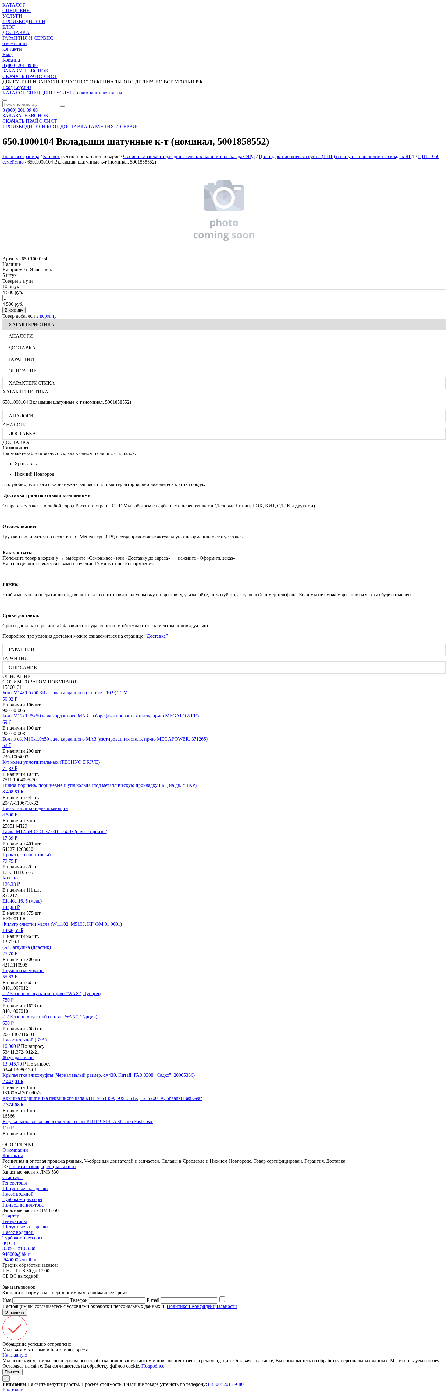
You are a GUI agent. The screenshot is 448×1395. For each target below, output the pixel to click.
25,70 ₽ (9, 953)
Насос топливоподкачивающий (35, 808)
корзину (48, 316)
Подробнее (152, 1366)
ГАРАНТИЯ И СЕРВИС (27, 38)
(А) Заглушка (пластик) (26, 947)
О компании (15, 1150)
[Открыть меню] (4, 100)
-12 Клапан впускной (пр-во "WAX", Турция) (49, 1016)
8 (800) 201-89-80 (20, 65)
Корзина (11, 59)
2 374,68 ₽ (12, 1104)
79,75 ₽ (9, 861)
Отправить (14, 1312)
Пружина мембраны (23, 970)
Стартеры (12, 1177)
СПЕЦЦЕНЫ (16, 10)
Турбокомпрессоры (22, 1199)
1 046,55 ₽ (12, 930)
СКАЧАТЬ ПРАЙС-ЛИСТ (29, 76)
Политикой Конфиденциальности (202, 1306)
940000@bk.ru (17, 1254)
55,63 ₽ (9, 976)
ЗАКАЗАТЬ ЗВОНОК (25, 70)
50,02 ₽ (9, 699)
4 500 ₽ (9, 814)
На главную (14, 1355)
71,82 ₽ (9, 768)
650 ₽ (8, 1023)
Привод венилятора (23, 1204)
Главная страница (20, 156)
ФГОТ (9, 1243)
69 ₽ (6, 722)
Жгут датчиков (18, 1057)
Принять (12, 1372)
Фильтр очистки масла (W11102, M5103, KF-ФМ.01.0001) (62, 924)
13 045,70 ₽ (14, 1063)
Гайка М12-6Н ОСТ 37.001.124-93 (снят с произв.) (54, 831)
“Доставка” (156, 636)
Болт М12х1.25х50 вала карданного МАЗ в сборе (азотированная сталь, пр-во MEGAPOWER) (100, 715)
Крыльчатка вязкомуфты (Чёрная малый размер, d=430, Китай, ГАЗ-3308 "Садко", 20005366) (98, 1075)
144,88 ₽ (11, 907)
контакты (12, 48)
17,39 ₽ (9, 837)
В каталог (12, 1389)
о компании (14, 43)
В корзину (14, 310)
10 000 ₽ (11, 1046)
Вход (7, 54)
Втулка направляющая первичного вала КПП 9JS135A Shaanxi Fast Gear (77, 1121)
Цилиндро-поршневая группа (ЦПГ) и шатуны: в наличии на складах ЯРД (336, 156)
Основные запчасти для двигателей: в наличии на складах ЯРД (189, 156)
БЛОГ (8, 27)
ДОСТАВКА (16, 32)
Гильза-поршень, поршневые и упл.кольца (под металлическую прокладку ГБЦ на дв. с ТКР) (99, 785)
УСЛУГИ (12, 16)
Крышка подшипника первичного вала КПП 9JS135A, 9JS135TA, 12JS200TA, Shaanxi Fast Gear (102, 1098)
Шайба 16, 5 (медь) (22, 901)
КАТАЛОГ (13, 5)
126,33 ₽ (11, 884)
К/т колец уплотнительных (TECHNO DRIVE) (51, 762)
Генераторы (14, 1182)
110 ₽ (8, 1127)
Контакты (12, 1155)
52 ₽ (6, 745)
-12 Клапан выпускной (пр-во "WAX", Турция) (51, 993)
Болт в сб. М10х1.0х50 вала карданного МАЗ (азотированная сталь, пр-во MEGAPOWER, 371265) (105, 739)
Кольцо (10, 877)
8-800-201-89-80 (18, 1248)
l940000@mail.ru (19, 1259)
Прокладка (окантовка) (26, 854)
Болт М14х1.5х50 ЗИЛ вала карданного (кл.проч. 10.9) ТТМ (65, 692)
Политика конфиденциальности (42, 1166)
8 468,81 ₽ (12, 791)
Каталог (51, 156)
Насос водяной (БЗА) (24, 1039)
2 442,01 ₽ (12, 1081)
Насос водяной (18, 1193)
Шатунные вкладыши (25, 1188)
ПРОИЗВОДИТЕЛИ (23, 21)
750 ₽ (8, 999)
